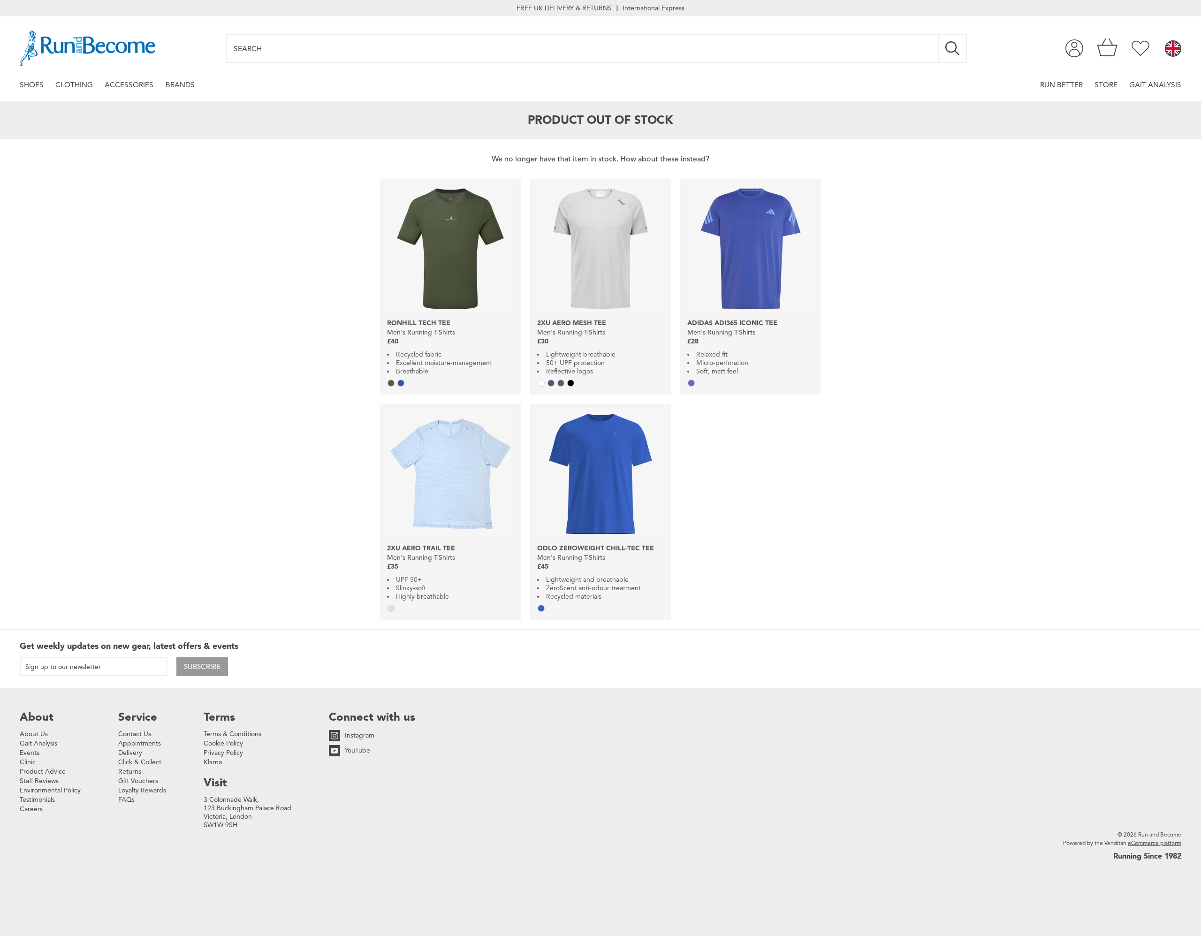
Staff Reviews (39, 781)
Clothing (74, 84)
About (36, 717)
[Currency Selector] (1173, 49)
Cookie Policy (223, 743)
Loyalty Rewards (142, 790)
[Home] (87, 48)
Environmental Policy (50, 790)
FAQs (126, 800)
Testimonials (37, 800)
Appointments (139, 743)
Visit (215, 782)
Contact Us (134, 734)
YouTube (357, 750)
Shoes (32, 84)
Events (29, 753)
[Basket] (1107, 48)
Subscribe (202, 666)
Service (137, 717)
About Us (34, 734)
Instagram (359, 735)
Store (1106, 84)
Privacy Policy (223, 753)
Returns (129, 772)
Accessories (129, 84)
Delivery (130, 753)
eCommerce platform (1154, 842)
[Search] (953, 48)
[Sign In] (1074, 48)
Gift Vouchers (138, 781)
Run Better (1061, 84)
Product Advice (43, 772)
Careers (31, 809)
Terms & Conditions (232, 734)
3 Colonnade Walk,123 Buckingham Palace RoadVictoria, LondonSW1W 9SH (247, 812)
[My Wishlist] (1140, 48)
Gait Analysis (1155, 84)
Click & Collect (139, 762)
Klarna (213, 762)
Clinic (28, 762)
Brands (180, 84)
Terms (219, 717)
